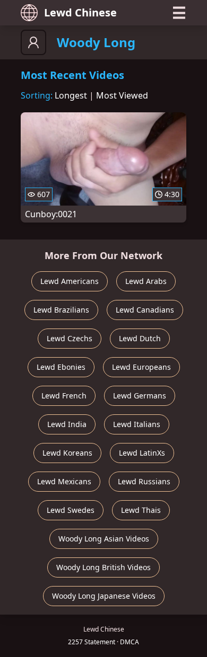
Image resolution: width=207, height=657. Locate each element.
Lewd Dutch (140, 338)
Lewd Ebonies (61, 367)
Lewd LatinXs (142, 453)
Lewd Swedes (70, 510)
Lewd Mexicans (64, 481)
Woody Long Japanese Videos (104, 596)
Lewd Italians (136, 424)
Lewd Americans (69, 281)
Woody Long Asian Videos (103, 539)
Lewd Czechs (69, 338)
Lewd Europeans (141, 367)
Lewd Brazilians (61, 310)
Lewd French (64, 395)
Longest (71, 95)
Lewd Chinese (80, 12)
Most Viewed (122, 95)
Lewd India (67, 424)
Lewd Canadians (145, 310)
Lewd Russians (144, 481)
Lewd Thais (141, 510)
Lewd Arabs (146, 281)
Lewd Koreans (67, 453)
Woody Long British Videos (103, 567)
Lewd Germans (139, 395)
